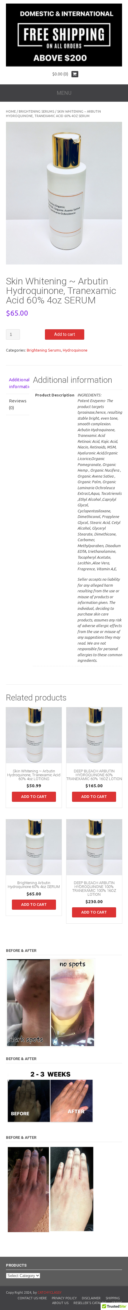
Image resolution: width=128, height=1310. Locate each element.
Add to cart (64, 334)
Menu (64, 93)
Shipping (113, 1298)
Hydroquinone (75, 350)
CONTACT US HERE (32, 1298)
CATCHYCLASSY (50, 1292)
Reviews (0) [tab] (17, 404)
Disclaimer (91, 1298)
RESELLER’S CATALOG (90, 1303)
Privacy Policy (64, 1298)
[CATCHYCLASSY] (64, 65)
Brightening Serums (36, 111)
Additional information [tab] (17, 383)
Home (11, 111)
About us (60, 1303)
